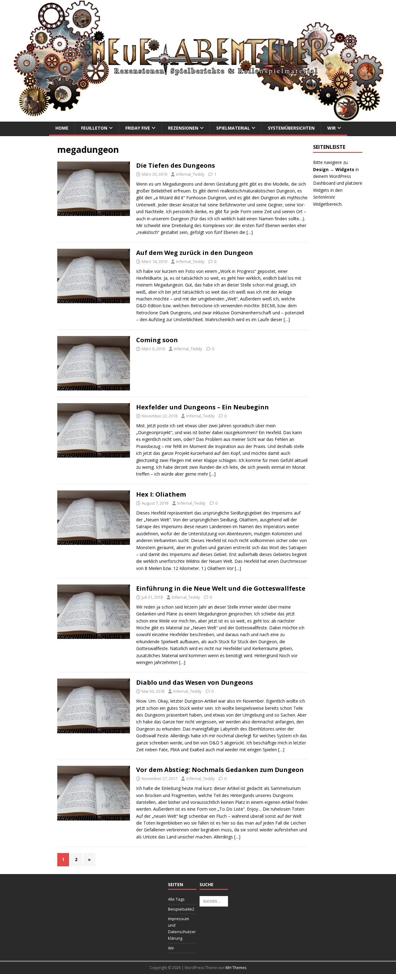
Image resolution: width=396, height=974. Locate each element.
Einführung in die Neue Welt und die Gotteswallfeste (220, 588)
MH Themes (236, 967)
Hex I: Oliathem (161, 494)
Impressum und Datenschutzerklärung (182, 928)
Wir (331, 128)
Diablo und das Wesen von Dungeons (194, 682)
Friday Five (137, 128)
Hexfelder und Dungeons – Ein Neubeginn (202, 407)
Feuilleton (94, 128)
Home (61, 128)
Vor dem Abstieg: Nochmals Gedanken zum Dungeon (220, 769)
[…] (250, 232)
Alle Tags (176, 899)
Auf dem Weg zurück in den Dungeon (194, 252)
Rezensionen (183, 128)
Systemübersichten (291, 128)
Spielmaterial (233, 128)
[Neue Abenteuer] (198, 118)
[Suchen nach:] (214, 900)
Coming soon (157, 340)
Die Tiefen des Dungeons (175, 165)
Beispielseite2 (181, 909)
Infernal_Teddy (190, 174)
